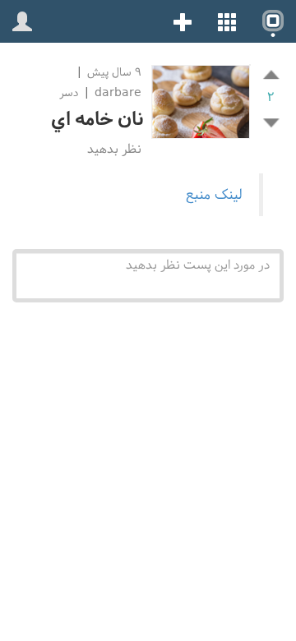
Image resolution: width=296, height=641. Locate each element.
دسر (68, 92)
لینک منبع (214, 194)
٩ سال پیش (112, 72)
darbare (118, 92)
